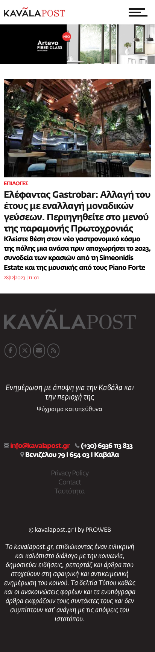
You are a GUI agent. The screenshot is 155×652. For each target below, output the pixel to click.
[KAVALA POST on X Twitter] (25, 350)
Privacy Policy (69, 473)
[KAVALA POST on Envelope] (39, 350)
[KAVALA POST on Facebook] (11, 350)
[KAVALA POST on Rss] (53, 350)
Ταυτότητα (70, 491)
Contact (69, 482)
